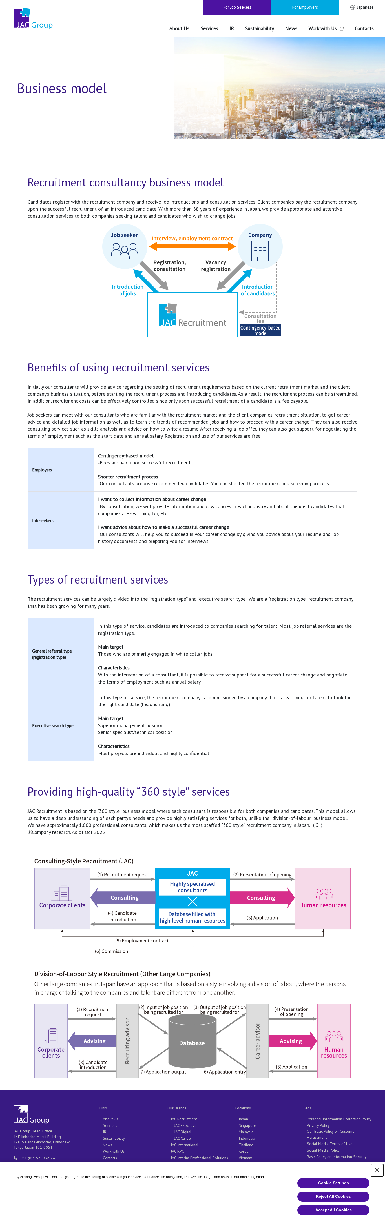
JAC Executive (185, 1125)
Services (110, 1125)
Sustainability (114, 1138)
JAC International (184, 1144)
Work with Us (114, 1151)
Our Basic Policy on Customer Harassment (331, 1134)
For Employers (305, 7)
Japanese (365, 7)
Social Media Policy (323, 1150)
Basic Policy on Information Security (337, 1156)
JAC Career (183, 1138)
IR (104, 1131)
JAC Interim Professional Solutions (199, 1157)
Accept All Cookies (333, 1210)
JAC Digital (182, 1131)
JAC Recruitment (184, 1118)
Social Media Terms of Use (330, 1143)
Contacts (110, 1157)
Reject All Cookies (333, 1196)
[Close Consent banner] (377, 1170)
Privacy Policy (318, 1125)
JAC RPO (178, 1151)
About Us (110, 1118)
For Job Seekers (237, 7)
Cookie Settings (333, 1183)
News (107, 1144)
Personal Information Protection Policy (339, 1118)
